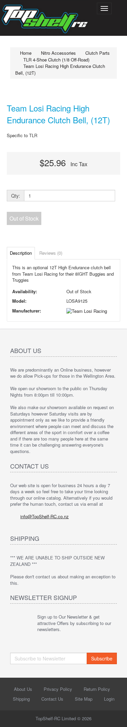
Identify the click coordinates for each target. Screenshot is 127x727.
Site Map (83, 699)
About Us (23, 689)
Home (25, 53)
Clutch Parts (97, 53)
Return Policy (97, 689)
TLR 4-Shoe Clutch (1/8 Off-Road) (56, 59)
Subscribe (101, 658)
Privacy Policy (58, 689)
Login (109, 699)
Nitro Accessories (58, 53)
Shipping (21, 699)
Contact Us (52, 699)
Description (21, 253)
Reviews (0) (50, 253)
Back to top (115, 716)
